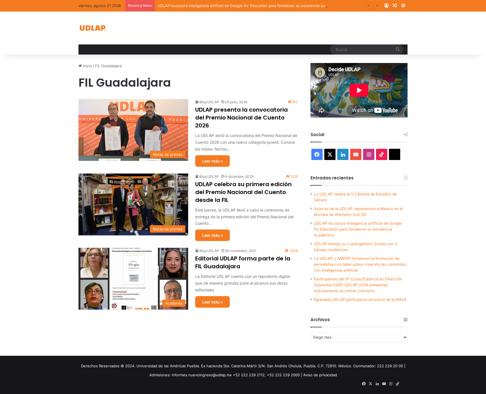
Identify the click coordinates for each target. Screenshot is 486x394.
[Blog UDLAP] (92, 28)
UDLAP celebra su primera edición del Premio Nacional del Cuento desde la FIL (243, 192)
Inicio (87, 66)
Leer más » (212, 161)
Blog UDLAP (209, 102)
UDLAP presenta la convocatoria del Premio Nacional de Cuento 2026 (241, 117)
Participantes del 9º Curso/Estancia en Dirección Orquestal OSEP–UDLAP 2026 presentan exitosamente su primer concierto (358, 285)
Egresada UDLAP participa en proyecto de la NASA (360, 299)
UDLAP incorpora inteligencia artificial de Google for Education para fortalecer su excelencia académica (248, 5)
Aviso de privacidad (320, 375)
